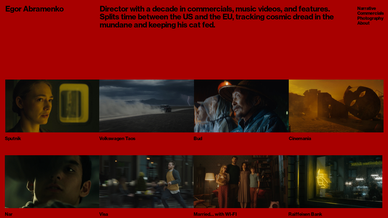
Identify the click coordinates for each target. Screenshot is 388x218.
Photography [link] (370, 18)
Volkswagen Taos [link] (117, 138)
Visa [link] (103, 214)
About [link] (363, 23)
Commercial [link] (369, 13)
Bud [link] (198, 138)
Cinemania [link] (300, 138)
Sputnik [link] (13, 138)
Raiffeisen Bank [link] (305, 214)
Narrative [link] (366, 8)
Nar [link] (9, 214)
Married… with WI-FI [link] (215, 214)
